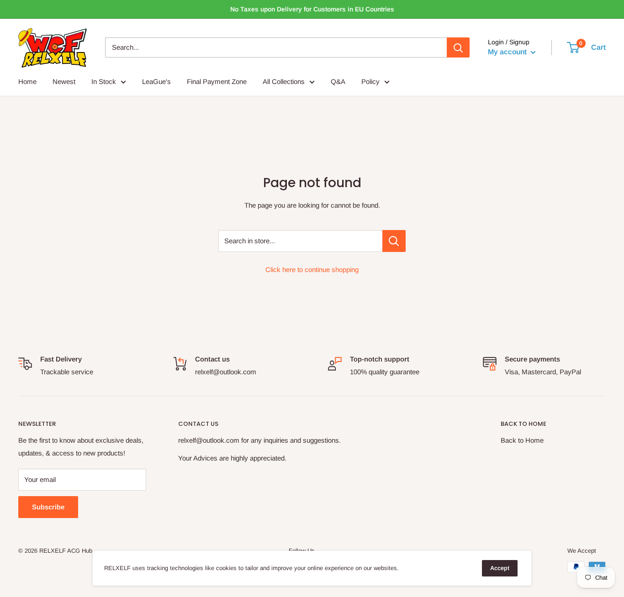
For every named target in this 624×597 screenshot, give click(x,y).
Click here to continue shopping (312, 269)
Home (27, 81)
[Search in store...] (394, 241)
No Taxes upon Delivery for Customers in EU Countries (312, 9)
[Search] (458, 47)
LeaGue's (156, 81)
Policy (370, 81)
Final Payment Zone (217, 81)
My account (508, 52)
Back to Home (522, 440)
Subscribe (48, 507)
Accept (499, 568)
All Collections (284, 81)
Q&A (338, 81)
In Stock (103, 81)
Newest (64, 81)
